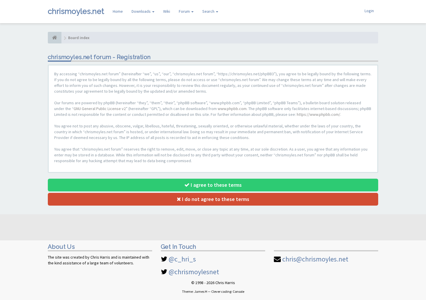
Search (208, 11)
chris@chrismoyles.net (315, 259)
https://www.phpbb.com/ (318, 114)
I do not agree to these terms (215, 199)
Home (118, 11)
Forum (185, 11)
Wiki (166, 11)
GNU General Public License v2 (100, 108)
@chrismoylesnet (194, 271)
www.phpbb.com (232, 108)
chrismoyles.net (76, 11)
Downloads (142, 11)
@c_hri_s (182, 259)
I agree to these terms (216, 185)
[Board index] (54, 37)
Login (369, 10)
